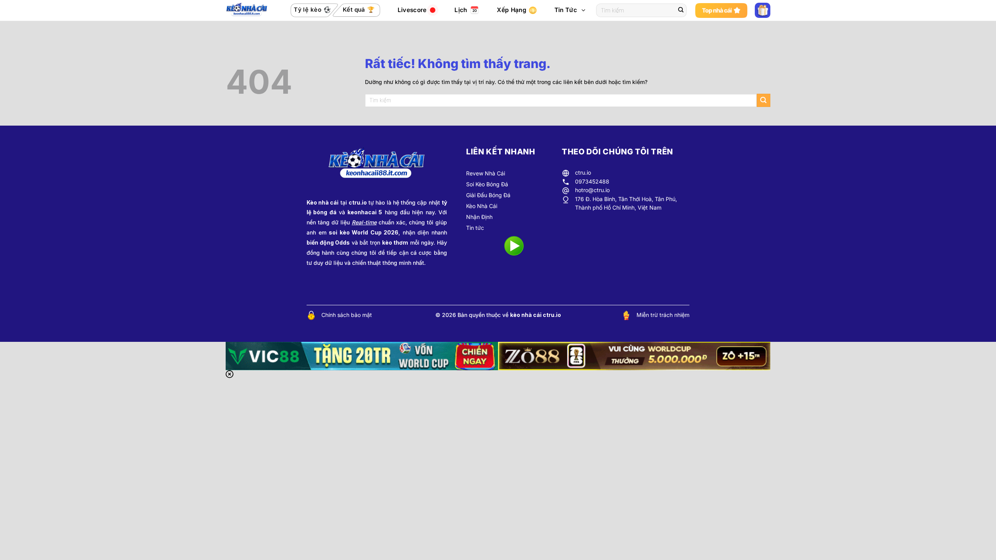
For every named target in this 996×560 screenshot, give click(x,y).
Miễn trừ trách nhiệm (663, 315)
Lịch (460, 10)
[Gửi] (681, 10)
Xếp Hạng (511, 10)
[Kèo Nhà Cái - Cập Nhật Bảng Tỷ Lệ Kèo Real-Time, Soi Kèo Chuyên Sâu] (249, 10)
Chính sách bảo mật (346, 315)
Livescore (412, 10)
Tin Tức (565, 10)
